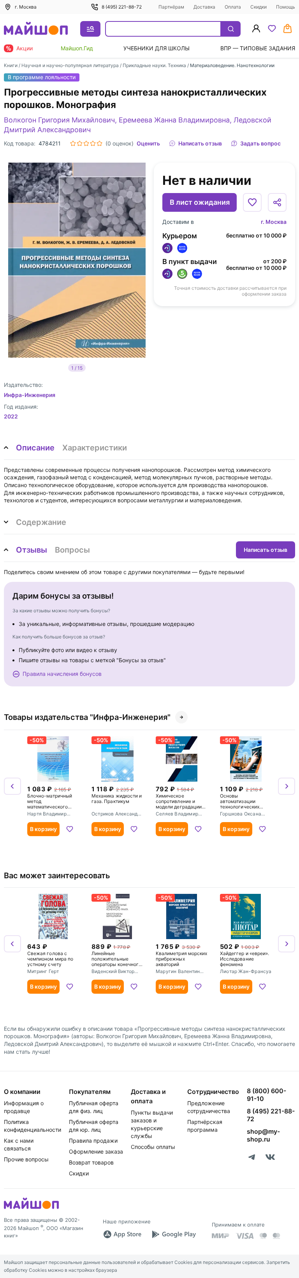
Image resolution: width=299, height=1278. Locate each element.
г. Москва (274, 221)
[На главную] (36, 29)
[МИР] (221, 1235)
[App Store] (122, 1234)
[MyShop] (31, 1208)
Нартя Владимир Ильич (47, 814)
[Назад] (12, 786)
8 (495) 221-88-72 (122, 7)
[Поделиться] (277, 202)
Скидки (258, 7)
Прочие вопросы (26, 1159)
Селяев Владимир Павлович (177, 814)
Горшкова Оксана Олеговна (240, 814)
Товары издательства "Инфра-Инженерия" (87, 717)
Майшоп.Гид (77, 48)
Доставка (204, 7)
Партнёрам (171, 7)
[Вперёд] (286, 786)
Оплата (233, 7)
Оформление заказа (96, 1151)
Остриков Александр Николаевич (116, 814)
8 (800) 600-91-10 (266, 1095)
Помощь (285, 7)
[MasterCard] (263, 1236)
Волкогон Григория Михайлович (59, 120)
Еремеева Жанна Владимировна (174, 120)
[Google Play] (173, 1234)
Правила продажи (93, 1140)
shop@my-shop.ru (263, 1135)
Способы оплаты (153, 1146)
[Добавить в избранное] (252, 202)
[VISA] (244, 1236)
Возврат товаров (91, 1162)
